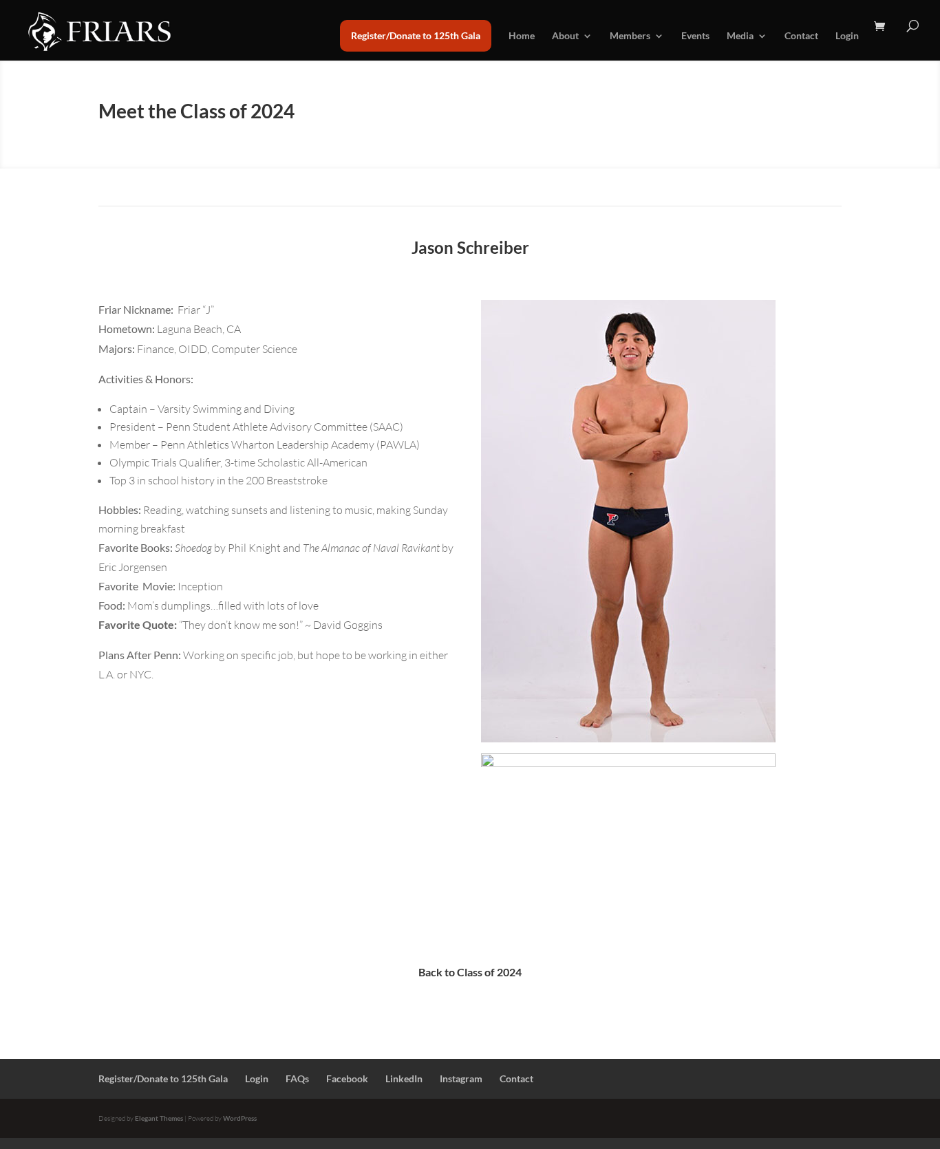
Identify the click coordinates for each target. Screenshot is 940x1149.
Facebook (347, 1078)
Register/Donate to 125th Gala (415, 35)
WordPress (240, 1118)
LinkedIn (404, 1078)
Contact (801, 36)
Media (740, 36)
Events (695, 36)
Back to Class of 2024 (470, 971)
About (565, 36)
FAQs (297, 1078)
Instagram (461, 1078)
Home (522, 36)
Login (847, 36)
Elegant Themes (159, 1118)
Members (630, 36)
